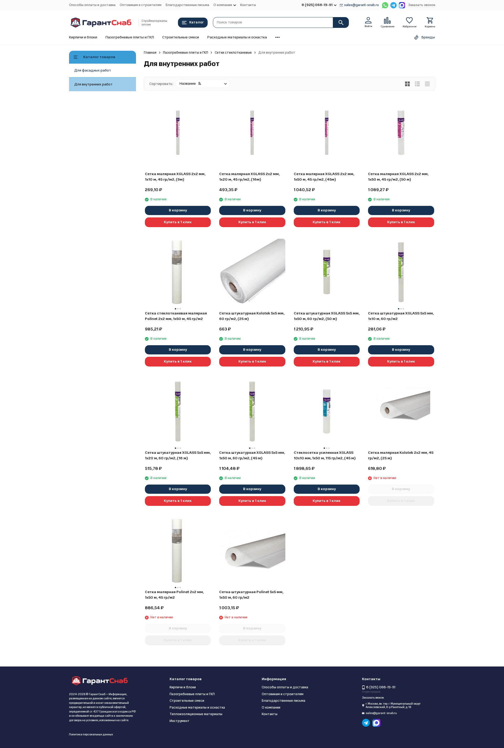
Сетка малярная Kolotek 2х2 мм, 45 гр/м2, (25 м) (400, 455)
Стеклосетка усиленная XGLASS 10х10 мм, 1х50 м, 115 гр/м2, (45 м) (324, 455)
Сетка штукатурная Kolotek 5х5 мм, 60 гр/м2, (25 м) (251, 316)
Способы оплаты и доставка (92, 5)
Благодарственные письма (187, 5)
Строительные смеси (180, 37)
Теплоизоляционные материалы (196, 714)
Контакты (248, 5)
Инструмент (180, 721)
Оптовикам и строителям (140, 5)
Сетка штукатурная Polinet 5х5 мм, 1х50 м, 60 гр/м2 (251, 594)
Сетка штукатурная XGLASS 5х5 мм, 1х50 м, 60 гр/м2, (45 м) (252, 455)
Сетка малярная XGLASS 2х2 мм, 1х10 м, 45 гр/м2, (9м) (175, 176)
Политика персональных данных (91, 734)
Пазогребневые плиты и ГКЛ (130, 37)
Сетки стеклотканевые (233, 52)
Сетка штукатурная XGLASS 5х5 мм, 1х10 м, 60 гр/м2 (401, 316)
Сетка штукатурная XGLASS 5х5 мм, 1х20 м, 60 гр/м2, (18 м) (178, 455)
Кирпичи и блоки (83, 37)
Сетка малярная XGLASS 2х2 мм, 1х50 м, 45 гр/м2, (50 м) (398, 176)
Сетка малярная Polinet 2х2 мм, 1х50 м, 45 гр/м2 (174, 594)
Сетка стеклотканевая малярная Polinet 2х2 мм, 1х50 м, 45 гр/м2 (176, 316)
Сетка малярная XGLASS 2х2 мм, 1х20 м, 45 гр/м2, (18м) (249, 176)
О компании (271, 707)
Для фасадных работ (92, 70)
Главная (150, 52)
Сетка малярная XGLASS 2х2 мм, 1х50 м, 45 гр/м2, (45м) (324, 176)
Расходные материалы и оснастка (237, 37)
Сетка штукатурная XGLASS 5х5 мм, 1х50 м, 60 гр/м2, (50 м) (326, 316)
